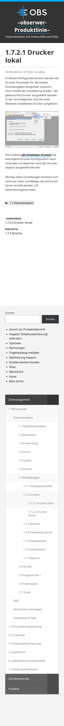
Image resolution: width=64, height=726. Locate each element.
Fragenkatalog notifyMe (24, 352)
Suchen (9, 313)
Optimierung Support (22, 357)
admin (41, 71)
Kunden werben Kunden (24, 362)
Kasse (12, 376)
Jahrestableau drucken (37, 155)
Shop (12, 367)
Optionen (15, 343)
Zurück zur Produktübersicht (27, 329)
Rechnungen (17, 348)
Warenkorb (16, 371)
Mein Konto (16, 381)
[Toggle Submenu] (53, 400)
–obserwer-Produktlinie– (32, 26)
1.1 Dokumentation (21, 203)
